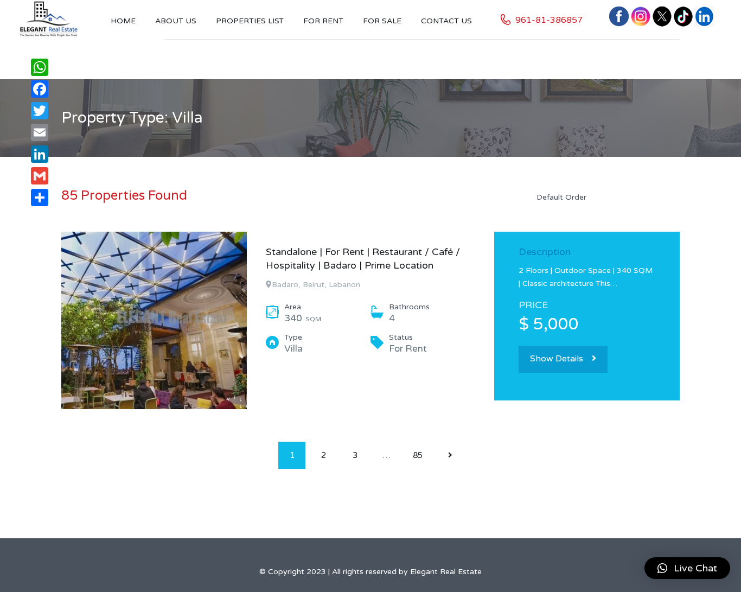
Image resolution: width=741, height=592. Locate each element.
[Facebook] (39, 89)
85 (418, 455)
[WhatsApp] (39, 67)
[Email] (39, 132)
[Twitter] (39, 111)
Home (123, 21)
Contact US (446, 21)
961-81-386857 (549, 20)
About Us (175, 21)
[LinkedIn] (39, 154)
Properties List (250, 21)
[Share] (39, 197)
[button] (687, 568)
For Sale (382, 21)
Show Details (556, 358)
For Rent (323, 21)
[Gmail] (39, 176)
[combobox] (604, 197)
